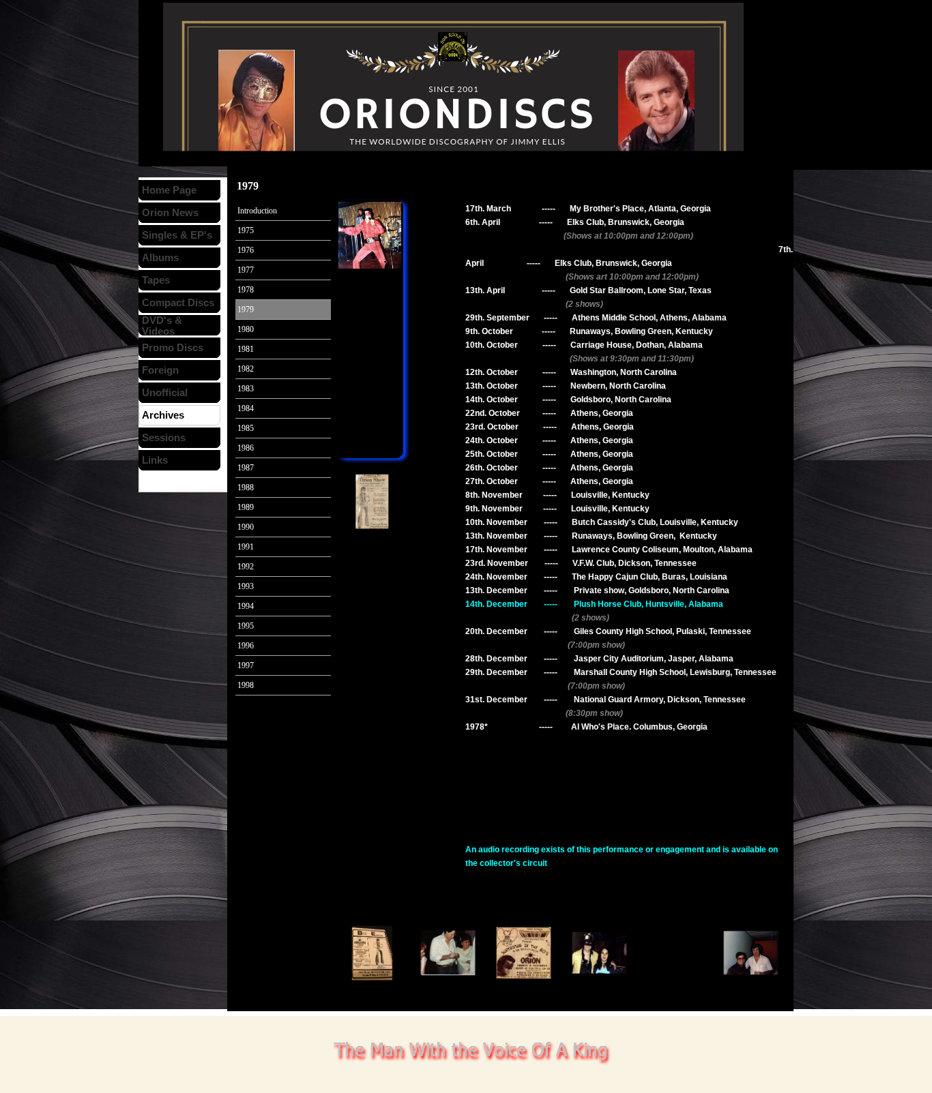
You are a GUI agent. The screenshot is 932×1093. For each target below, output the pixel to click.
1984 (245, 408)
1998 (245, 685)
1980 (245, 329)
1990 (245, 527)
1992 (245, 566)
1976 (245, 250)
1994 (245, 606)
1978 (245, 290)
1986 (245, 448)
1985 (245, 428)
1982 (245, 369)
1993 (245, 586)
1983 (245, 388)
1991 (245, 547)
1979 (245, 309)
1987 (245, 468)
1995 (245, 626)
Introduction (257, 210)
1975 (245, 230)
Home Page (169, 190)
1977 (245, 270)
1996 (245, 645)
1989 (245, 507)
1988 (245, 487)
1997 (245, 665)
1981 (245, 349)
